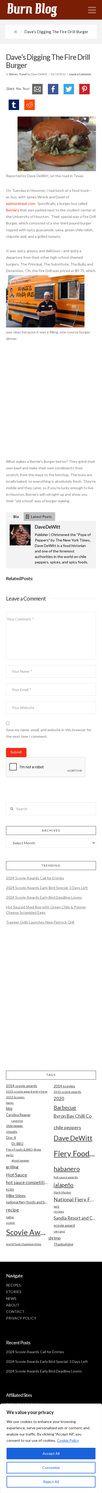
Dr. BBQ (18, 1144)
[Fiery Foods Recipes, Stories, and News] (37, 9)
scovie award (64, 1225)
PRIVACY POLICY (21, 1318)
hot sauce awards (66, 1177)
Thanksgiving (63, 1244)
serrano (59, 1231)
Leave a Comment (80, 74)
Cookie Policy (68, 1440)
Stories (13, 74)
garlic (10, 1155)
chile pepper (14, 1126)
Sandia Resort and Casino (75, 1217)
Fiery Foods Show (75, 1153)
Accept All (51, 1453)
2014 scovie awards (21, 1086)
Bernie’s (12, 210)
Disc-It (11, 1137)
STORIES (13, 1291)
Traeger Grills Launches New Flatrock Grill (40, 922)
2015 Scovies (15, 1097)
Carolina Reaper (18, 1115)
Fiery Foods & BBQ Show (23, 1149)
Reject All (51, 1481)
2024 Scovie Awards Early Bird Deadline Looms (44, 897)
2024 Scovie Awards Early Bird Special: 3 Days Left (47, 887)
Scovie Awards (27, 1232)
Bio (16, 517)
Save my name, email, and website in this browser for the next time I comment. (48, 733)
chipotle (11, 1131)
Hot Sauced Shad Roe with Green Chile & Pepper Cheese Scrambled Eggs (46, 910)
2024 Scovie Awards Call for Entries (35, 878)
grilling (12, 1167)
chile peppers (67, 1127)
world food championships (23, 1244)
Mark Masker (62, 1192)
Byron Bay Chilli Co (73, 1116)
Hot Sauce (16, 1175)
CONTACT (15, 1311)
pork (56, 1206)
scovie (10, 1222)
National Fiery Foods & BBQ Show (75, 1199)
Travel (23, 74)
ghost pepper (21, 1160)
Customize (51, 1467)
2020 (59, 1098)
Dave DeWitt (47, 527)
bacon (10, 1102)
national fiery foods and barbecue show (27, 1202)
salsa (10, 1217)
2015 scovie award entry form (26, 1091)
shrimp (54, 1237)
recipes (59, 1211)
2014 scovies (64, 1086)
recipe (12, 1210)
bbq (9, 1108)
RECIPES (13, 1285)
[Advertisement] (51, 403)
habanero (67, 1168)
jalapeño (63, 1185)
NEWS (11, 1298)
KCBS (10, 1189)
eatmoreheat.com (20, 203)
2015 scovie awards (67, 1091)
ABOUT (12, 1305)
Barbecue (65, 1107)
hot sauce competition (27, 1182)
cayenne (17, 1120)
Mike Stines (16, 1196)
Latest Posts (41, 517)
